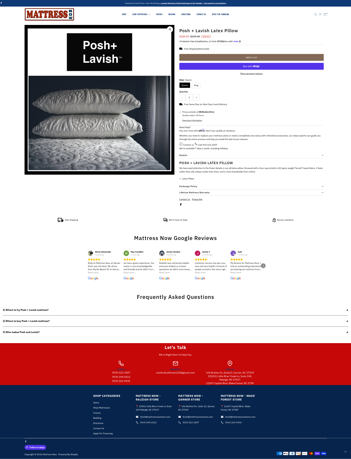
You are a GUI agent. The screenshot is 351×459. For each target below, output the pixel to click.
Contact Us (201, 14)
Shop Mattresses (140, 14)
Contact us (188, 144)
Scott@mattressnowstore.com (155, 416)
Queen (185, 85)
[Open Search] (315, 14)
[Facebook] (1, 3)
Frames (159, 14)
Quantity (183, 91)
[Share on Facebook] (181, 205)
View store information (192, 120)
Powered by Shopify (68, 454)
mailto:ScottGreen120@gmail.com (175, 372)
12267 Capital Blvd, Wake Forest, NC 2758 (230, 383)
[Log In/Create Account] (320, 14)
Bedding (172, 14)
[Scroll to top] (345, 451)
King (196, 85)
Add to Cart (251, 57)
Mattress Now (50, 454)
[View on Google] (90, 253)
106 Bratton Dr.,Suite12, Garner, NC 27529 (230, 372)
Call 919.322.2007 (207, 144)
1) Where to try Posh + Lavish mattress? (26, 309)
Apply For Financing (220, 14)
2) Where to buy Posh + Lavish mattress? (26, 321)
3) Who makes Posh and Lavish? (21, 332)
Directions (186, 14)
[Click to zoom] (170, 29)
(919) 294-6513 (121, 376)
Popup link (197, 199)
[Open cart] (325, 14)
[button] (88, 265)
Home (124, 14)
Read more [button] (93, 272)
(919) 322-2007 (121, 372)
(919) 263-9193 (121, 381)
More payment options (251, 73)
